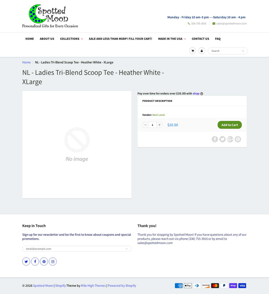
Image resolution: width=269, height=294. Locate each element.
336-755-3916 (198, 23)
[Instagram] (53, 261)
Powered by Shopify (122, 285)
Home (29, 39)
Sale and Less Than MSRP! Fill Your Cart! (120, 39)
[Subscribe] (126, 249)
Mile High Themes (93, 285)
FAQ (218, 39)
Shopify (60, 285)
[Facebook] (35, 261)
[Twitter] (26, 261)
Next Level (158, 115)
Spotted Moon (43, 285)
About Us (47, 39)
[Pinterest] (44, 261)
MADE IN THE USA (170, 39)
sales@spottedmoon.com (231, 23)
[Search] (243, 51)
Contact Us (200, 39)
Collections (69, 39)
